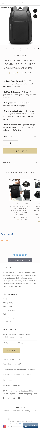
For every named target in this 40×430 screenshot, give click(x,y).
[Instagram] (14, 397)
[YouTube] (19, 397)
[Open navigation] (3, 3)
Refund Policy (8, 306)
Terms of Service (9, 310)
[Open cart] (37, 3)
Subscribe (11, 350)
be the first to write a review (20, 260)
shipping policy (8, 318)
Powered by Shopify (28, 411)
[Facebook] (3, 397)
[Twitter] (9, 397)
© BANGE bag (20, 407)
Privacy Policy (8, 302)
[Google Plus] (24, 397)
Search (5, 299)
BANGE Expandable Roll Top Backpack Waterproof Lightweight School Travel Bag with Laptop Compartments (20, 210)
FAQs (5, 314)
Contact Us (7, 322)
